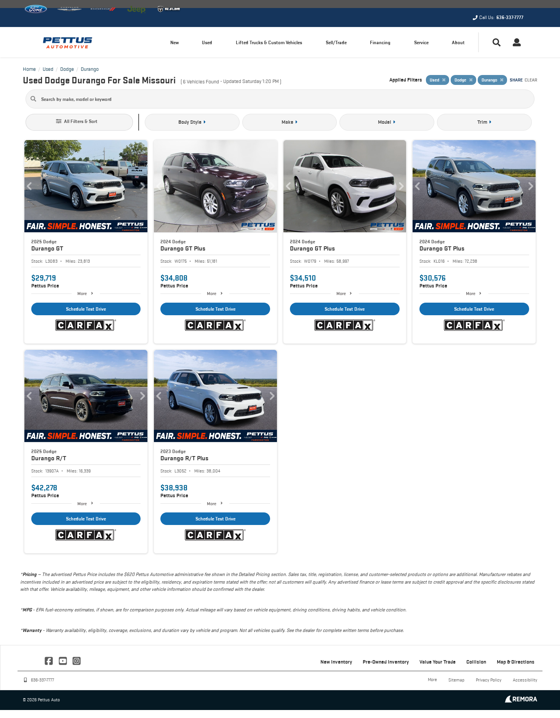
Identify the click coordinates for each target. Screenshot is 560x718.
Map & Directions (515, 662)
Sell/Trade (336, 42)
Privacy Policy (488, 679)
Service (421, 42)
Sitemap (456, 679)
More (82, 293)
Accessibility (525, 679)
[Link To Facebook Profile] (49, 660)
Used (207, 42)
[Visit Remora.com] (521, 700)
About (458, 42)
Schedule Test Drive (86, 309)
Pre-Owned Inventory (386, 662)
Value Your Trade (437, 662)
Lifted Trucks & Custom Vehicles (269, 42)
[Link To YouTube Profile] (63, 660)
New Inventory (336, 662)
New (174, 42)
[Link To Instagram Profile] (76, 660)
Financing (380, 42)
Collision (476, 662)
